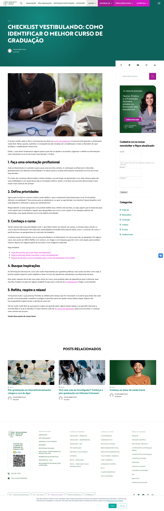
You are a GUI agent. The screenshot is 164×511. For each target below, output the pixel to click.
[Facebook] (121, 65)
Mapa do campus (57, 495)
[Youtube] (138, 65)
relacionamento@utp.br (19, 478)
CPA (133, 474)
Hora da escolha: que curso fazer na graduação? (31, 252)
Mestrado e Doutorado (64, 3)
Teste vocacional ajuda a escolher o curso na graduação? (34, 255)
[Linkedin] (155, 65)
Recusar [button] (122, 506)
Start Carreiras (106, 460)
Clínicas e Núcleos (138, 466)
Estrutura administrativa (110, 452)
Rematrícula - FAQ (45, 460)
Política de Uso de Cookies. (114, 501)
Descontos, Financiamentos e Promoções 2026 (50, 452)
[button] (22, 3)
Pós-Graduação (45, 3)
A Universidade (106, 436)
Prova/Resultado (123, 3)
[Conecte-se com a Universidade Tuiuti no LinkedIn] (152, 495)
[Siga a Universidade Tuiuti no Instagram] (148, 495)
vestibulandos (72, 281)
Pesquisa (135, 436)
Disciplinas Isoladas (46, 448)
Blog (9, 21)
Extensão (80, 3)
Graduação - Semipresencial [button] (80, 440)
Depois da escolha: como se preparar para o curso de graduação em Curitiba (43, 257)
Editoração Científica (140, 444)
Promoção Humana (108, 444)
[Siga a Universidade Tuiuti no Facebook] (134, 495)
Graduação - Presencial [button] (78, 436)
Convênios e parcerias (140, 470)
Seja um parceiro (107, 476)
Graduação (31, 3)
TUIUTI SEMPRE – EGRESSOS (109, 456)
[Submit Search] (152, 76)
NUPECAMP (135, 462)
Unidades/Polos (106, 440)
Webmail (90, 495)
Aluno (91, 3)
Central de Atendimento (20, 495)
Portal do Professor (74, 495)
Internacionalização (139, 482)
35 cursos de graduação (64, 308)
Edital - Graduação (77, 460)
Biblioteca (135, 478)
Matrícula (141, 3)
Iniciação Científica (139, 440)
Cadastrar (124, 192)
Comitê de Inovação (139, 458)
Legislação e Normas (108, 464)
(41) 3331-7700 (16, 473)
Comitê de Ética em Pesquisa (142, 454)
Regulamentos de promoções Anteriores (50, 464)
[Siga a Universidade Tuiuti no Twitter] (138, 495)
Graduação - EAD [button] (76, 444)
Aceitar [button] (112, 506)
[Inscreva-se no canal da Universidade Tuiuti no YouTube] (143, 495)
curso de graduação (62, 141)
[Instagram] (146, 65)
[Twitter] (129, 65)
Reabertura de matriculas (48, 457)
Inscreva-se (105, 3)
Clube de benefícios (108, 472)
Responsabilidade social (110, 448)
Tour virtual (40, 495)
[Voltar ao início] (10, 3)
